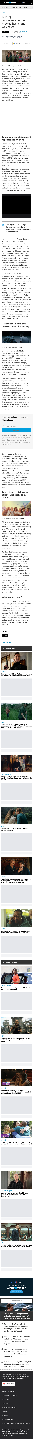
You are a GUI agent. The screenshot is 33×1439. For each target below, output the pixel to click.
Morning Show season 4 (19, 7)
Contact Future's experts (9, 1395)
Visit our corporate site (16, 1378)
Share (6, 43)
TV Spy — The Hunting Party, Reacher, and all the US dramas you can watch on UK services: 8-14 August (17, 1352)
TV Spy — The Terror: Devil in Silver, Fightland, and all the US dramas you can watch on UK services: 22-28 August (16, 1327)
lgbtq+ (5, 635)
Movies (4, 12)
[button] (2, 2)
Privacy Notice (26, 437)
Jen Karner (14, 31)
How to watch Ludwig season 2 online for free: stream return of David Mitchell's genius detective (17, 1316)
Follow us (17, 43)
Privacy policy (6, 1399)
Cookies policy (6, 1403)
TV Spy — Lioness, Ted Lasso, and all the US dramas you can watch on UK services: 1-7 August (17, 1364)
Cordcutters (23, 31)
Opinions (5, 32)
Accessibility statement (9, 1407)
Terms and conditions (9, 1391)
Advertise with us (7, 1419)
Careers (4, 1411)
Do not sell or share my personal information (16, 1423)
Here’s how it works (22, 38)
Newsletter (27, 43)
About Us (5, 1415)
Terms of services (24, 435)
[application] (16, 204)
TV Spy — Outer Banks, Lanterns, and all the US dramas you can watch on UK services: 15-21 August (17, 1340)
